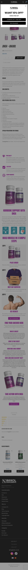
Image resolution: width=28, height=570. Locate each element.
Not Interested (14, 23)
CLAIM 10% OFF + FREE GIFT (14, 19)
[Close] (25, 6)
